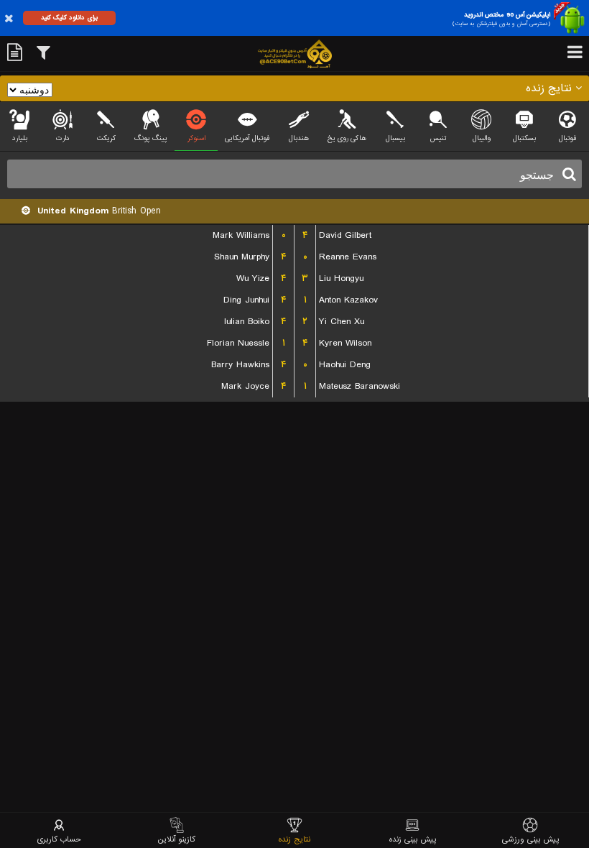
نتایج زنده (294, 839)
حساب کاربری (59, 839)
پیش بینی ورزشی (530, 839)
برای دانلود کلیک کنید (69, 17)
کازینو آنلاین (176, 839)
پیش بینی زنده (412, 839)
